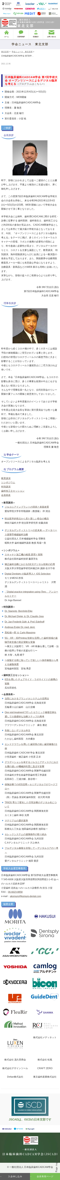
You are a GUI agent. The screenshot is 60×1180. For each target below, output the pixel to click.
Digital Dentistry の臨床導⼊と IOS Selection (28, 574)
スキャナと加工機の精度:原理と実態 (24, 554)
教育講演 (5, 478)
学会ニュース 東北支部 (22, 52)
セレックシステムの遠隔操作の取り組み (26, 834)
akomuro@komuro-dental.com (25, 896)
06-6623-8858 (15, 892)
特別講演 (5, 486)
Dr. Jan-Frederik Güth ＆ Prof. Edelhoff (24, 622)
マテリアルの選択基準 (16, 820)
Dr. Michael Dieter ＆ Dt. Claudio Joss (24, 616)
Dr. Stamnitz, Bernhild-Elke (18, 611)
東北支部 (5, 52)
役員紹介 (36, 36)
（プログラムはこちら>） (31, 84)
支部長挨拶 (21, 36)
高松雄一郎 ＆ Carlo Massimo (20, 632)
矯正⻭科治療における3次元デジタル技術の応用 (30, 564)
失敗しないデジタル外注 (17, 730)
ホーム (6, 36)
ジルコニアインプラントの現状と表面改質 (27, 507)
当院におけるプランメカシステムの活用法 (27, 698)
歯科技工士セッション (12, 491)
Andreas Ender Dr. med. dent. (20, 627)
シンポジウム (8, 482)
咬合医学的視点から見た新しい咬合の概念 (27, 518)
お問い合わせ (51, 36)
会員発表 (5, 495)
